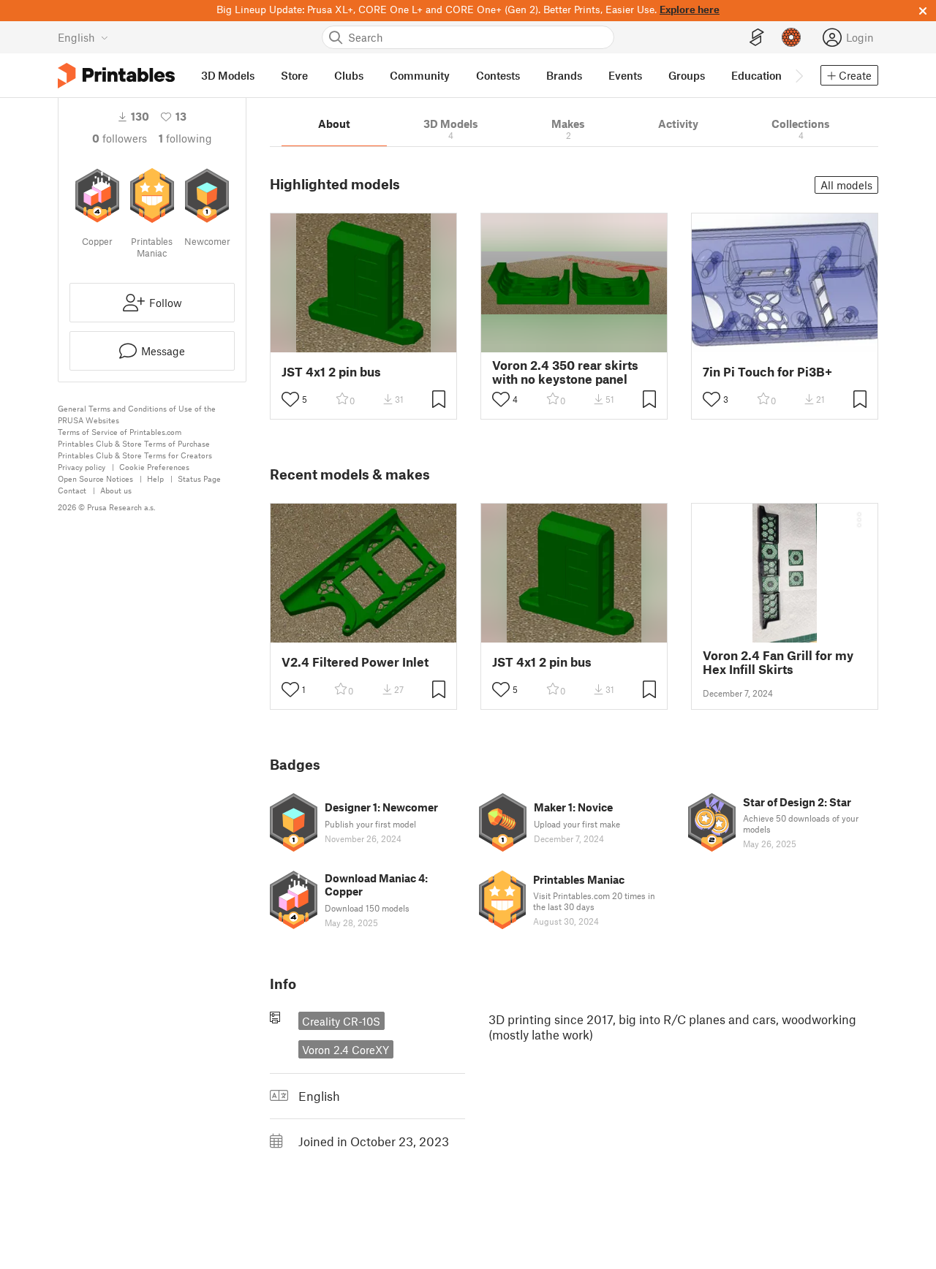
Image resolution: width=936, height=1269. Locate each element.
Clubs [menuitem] (348, 75)
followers (119, 138)
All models (846, 185)
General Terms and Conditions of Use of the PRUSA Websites (137, 414)
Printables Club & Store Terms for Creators (135, 455)
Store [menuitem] (294, 75)
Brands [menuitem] (564, 75)
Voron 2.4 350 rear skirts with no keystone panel (565, 372)
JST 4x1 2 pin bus (331, 372)
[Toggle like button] (290, 399)
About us (116, 490)
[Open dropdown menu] (859, 520)
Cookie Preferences (154, 466)
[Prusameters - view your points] (791, 37)
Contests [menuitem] (498, 75)
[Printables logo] (116, 75)
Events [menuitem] (625, 75)
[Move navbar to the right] (798, 75)
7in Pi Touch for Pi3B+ (767, 372)
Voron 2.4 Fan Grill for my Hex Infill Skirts (778, 662)
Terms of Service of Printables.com (119, 431)
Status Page (199, 478)
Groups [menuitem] (686, 75)
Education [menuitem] (756, 75)
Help (155, 478)
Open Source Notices (95, 478)
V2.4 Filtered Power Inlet (355, 662)
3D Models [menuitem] (227, 75)
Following (185, 138)
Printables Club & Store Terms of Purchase (134, 443)
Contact (72, 490)
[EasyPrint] (757, 37)
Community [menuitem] (420, 75)
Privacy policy (81, 466)
